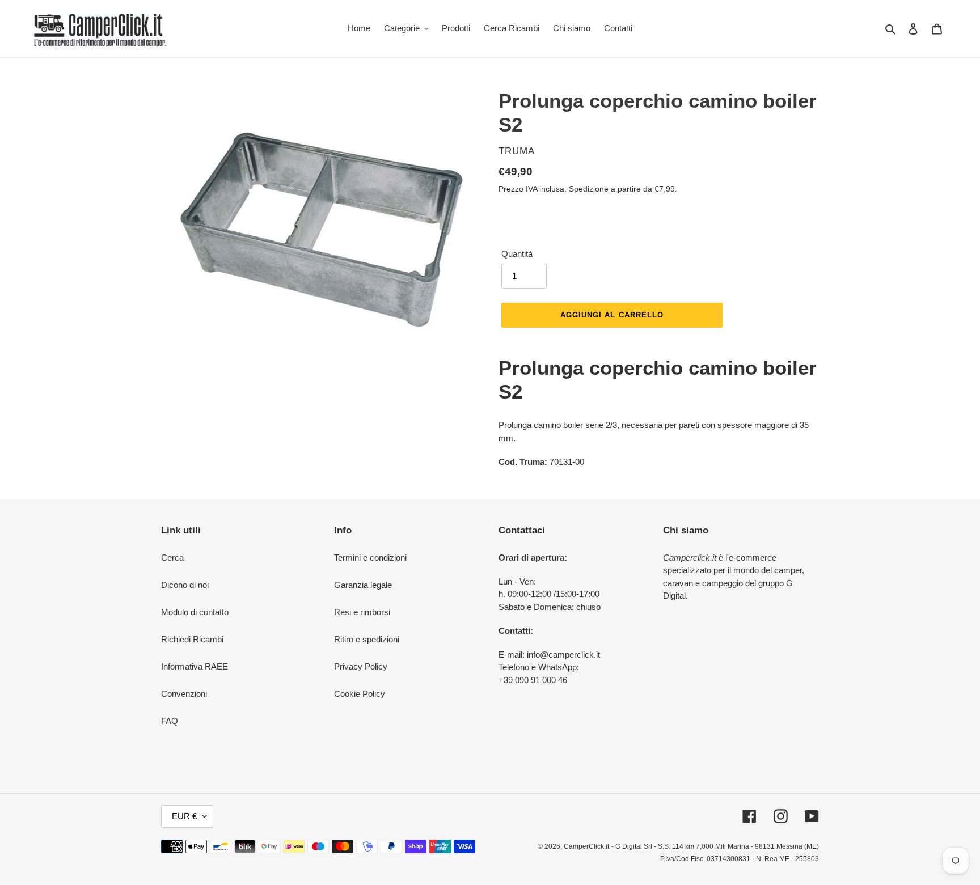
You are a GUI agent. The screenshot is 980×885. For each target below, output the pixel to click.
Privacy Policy (360, 666)
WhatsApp (557, 667)
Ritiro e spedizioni (366, 639)
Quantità (517, 254)
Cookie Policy (359, 693)
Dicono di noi (185, 585)
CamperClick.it (586, 846)
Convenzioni (184, 693)
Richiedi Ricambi (192, 639)
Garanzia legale (363, 585)
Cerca (172, 557)
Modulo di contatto (195, 612)
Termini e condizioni (370, 557)
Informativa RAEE (194, 666)
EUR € (184, 816)
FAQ (169, 721)
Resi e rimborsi (362, 612)
